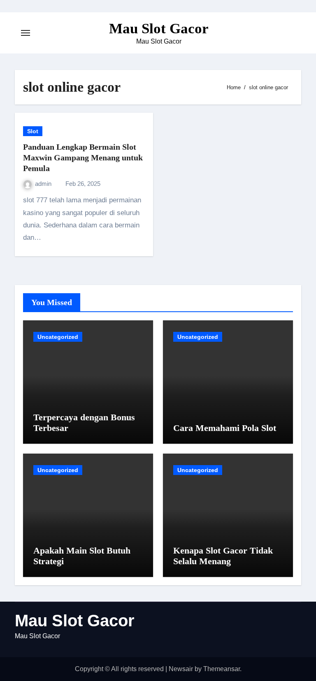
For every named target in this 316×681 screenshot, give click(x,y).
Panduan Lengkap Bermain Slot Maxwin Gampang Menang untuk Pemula (83, 157)
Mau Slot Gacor (159, 29)
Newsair (181, 668)
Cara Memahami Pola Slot (224, 428)
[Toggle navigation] (25, 33)
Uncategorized (57, 337)
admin (44, 183)
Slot (32, 131)
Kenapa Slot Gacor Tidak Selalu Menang (223, 555)
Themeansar (221, 668)
